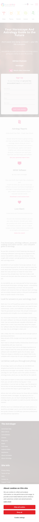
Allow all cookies (19, 507)
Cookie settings (19, 517)
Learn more (7, 502)
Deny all (19, 512)
